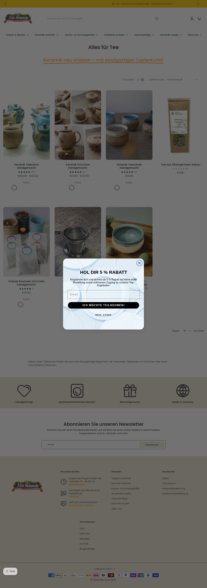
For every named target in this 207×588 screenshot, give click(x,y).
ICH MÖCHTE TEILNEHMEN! (103, 305)
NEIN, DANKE (103, 315)
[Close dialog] (139, 263)
